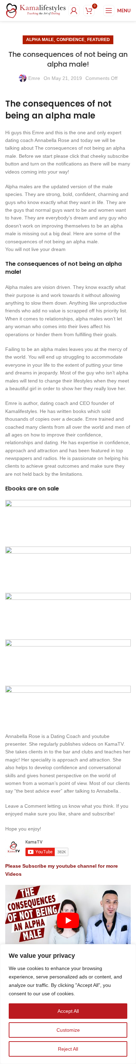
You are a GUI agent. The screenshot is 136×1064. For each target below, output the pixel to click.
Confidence (70, 39)
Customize (68, 1030)
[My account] (74, 11)
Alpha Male (40, 39)
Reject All (68, 1049)
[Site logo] (36, 10)
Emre (34, 78)
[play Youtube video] (68, 920)
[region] (68, 1004)
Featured (98, 39)
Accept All (68, 1011)
